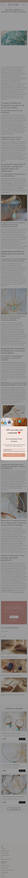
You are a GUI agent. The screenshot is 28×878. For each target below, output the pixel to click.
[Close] (25, 419)
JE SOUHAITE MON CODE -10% (14, 455)
